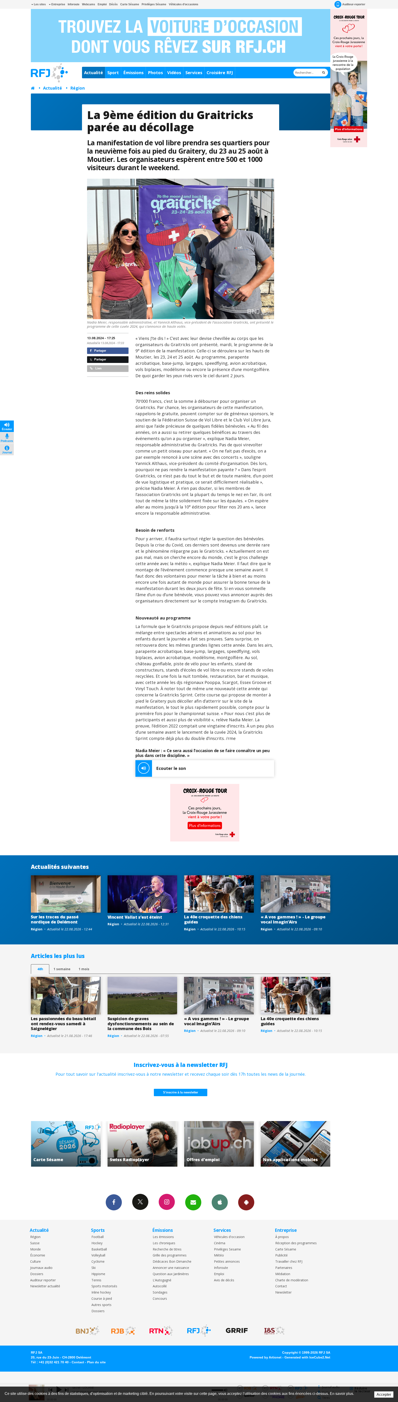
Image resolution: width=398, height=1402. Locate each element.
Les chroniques (164, 1243)
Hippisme (98, 1274)
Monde (35, 1249)
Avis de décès (224, 1280)
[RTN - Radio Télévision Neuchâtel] (161, 1331)
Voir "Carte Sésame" (228, 1144)
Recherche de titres (167, 1249)
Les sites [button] (39, 4)
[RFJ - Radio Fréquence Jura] (199, 1331)
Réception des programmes (296, 1243)
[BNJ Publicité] (85, 1331)
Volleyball (98, 1255)
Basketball (99, 1249)
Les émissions (163, 1237)
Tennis (96, 1280)
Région (77, 88)
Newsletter (283, 1292)
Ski (93, 1268)
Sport (113, 72)
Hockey (96, 1243)
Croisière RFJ (220, 72)
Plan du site (96, 1362)
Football (97, 1237)
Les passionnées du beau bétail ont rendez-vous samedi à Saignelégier (63, 1023)
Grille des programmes (170, 1255)
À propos (282, 1237)
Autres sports (101, 1305)
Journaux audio (41, 1268)
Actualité (93, 72)
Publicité (281, 1255)
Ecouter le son (171, 768)
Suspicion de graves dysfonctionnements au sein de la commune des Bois (141, 1023)
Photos (155, 72)
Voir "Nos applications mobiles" (151, 1144)
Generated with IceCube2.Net (307, 1357)
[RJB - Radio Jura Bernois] (123, 1331)
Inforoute (73, 4)
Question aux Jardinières (171, 1274)
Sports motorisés (104, 1286)
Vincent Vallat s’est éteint (135, 917)
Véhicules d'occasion (229, 1237)
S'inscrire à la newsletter (180, 1092)
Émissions (133, 72)
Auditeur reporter (43, 1280)
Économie (37, 1255)
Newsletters (193, 1202)
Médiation (282, 1274)
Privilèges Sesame (227, 1249)
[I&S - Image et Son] (274, 1331)
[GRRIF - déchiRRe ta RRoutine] (236, 1331)
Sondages (160, 1292)
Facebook (114, 1202)
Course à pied (101, 1299)
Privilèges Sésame (154, 4)
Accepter (384, 1394)
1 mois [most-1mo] (84, 969)
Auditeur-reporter (353, 4)
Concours (160, 1299)
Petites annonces (227, 1262)
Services (193, 72)
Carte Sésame (129, 4)
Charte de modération (291, 1280)
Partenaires (283, 1268)
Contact (281, 1286)
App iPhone (220, 1202)
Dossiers (36, 1274)
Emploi (102, 4)
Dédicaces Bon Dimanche (172, 1262)
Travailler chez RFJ (288, 1262)
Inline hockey (101, 1292)
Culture (35, 1262)
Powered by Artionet (265, 1357)
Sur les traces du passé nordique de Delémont (55, 919)
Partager (99, 350)
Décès (113, 4)
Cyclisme (98, 1262)
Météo (219, 1255)
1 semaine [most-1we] (61, 969)
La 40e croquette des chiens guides (213, 919)
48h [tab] (40, 969)
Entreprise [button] (58, 4)
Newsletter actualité (45, 1286)
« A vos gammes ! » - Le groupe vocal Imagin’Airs (293, 919)
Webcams (88, 4)
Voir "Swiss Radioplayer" (304, 1144)
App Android (246, 1202)
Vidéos (174, 72)
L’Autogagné (162, 1280)
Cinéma (219, 1243)
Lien (98, 368)
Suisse (35, 1243)
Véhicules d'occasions (183, 4)
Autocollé (160, 1286)
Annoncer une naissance (171, 1268)
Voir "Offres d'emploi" (75, 1144)
